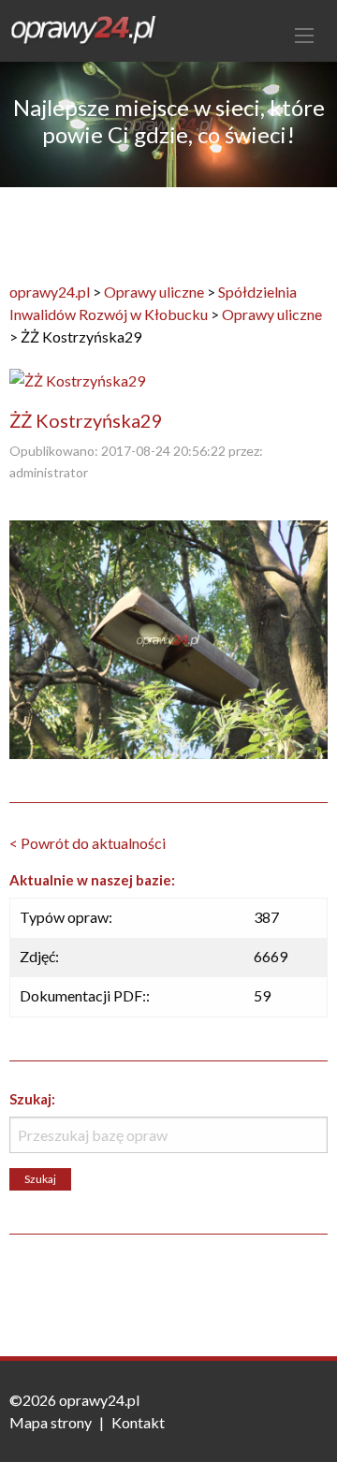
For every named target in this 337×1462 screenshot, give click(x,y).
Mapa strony (50, 1422)
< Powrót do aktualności (87, 843)
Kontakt (138, 1422)
